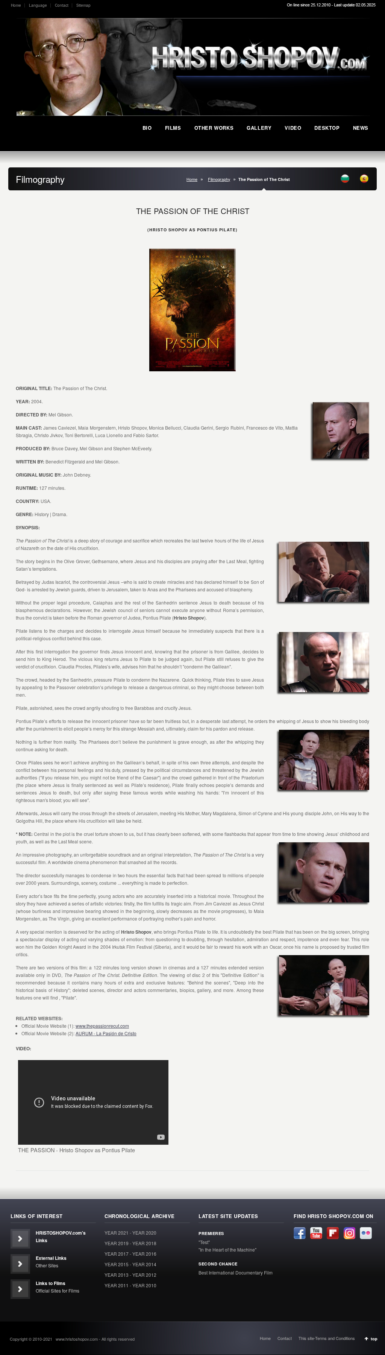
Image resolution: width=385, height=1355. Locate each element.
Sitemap (83, 5)
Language (38, 5)
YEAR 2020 (144, 1232)
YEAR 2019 (117, 1243)
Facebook (300, 1233)
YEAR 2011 (117, 1285)
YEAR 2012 (144, 1274)
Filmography (219, 179)
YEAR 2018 (144, 1243)
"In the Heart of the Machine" (227, 1249)
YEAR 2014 (144, 1264)
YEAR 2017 (117, 1253)
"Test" (204, 1242)
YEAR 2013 (117, 1274)
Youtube (316, 1233)
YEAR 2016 (144, 1253)
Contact (61, 5)
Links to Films (50, 1283)
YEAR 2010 (144, 1285)
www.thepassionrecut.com (102, 1025)
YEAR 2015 (117, 1264)
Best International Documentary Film (236, 1272)
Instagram (349, 1233)
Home (16, 5)
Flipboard (333, 1233)
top (374, 1338)
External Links (51, 1258)
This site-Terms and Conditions (327, 1338)
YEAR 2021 (117, 1232)
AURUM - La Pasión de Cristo (106, 1033)
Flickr (366, 1233)
